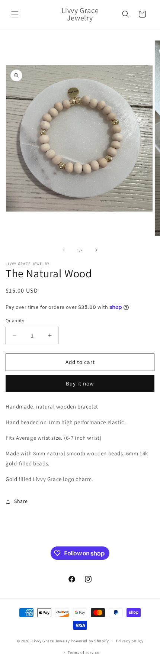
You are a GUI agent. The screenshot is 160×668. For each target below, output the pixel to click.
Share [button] (21, 501)
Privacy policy (130, 640)
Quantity (15, 320)
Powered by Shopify (90, 640)
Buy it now (80, 383)
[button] (15, 14)
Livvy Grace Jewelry (51, 640)
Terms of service (83, 652)
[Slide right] (96, 250)
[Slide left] (63, 250)
